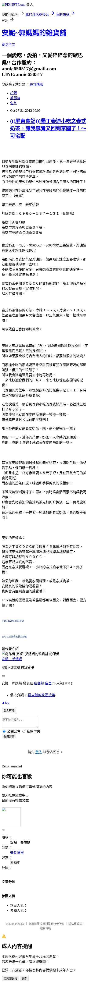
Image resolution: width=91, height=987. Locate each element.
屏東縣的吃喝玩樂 (41, 695)
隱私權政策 (75, 923)
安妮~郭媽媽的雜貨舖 (34, 33)
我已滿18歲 (10, 978)
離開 (24, 978)
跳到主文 (8, 44)
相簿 (13, 93)
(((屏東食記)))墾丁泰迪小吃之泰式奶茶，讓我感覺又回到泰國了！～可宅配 (48, 128)
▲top (5, 702)
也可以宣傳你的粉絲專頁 (14, 636)
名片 (13, 103)
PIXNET (20, 923)
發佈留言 (8, 736)
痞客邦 (39, 683)
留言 (48, 683)
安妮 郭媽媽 (12, 659)
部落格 (15, 98)
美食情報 (36, 84)
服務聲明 (45, 928)
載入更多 (8, 710)
